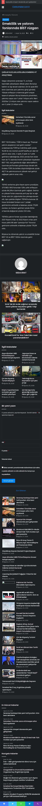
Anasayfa (7, 15)
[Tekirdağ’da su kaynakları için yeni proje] (31, 371)
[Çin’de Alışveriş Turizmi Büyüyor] (11, 371)
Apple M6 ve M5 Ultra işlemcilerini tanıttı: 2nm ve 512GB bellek (27, 594)
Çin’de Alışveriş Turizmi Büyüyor (8, 379)
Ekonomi (15, 15)
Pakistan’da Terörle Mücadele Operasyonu (25, 583)
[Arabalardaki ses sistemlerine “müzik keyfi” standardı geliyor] (8, 673)
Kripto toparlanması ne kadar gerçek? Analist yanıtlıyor (10, 392)
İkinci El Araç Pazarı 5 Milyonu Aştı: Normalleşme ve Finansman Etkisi (27, 542)
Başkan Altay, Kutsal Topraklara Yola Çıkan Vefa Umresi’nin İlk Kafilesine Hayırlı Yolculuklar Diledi (27, 627)
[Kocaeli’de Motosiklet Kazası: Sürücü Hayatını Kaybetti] (8, 616)
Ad (3, 442)
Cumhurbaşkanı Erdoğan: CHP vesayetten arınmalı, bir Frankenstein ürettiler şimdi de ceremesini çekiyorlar (28, 661)
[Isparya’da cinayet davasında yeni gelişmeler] (8, 522)
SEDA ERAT (9, 33)
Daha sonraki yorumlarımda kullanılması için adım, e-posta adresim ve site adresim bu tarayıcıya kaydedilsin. (21, 471)
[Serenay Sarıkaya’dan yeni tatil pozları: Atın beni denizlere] (8, 501)
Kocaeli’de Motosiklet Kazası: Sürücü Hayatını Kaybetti (26, 615)
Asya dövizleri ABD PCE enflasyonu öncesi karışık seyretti (11, 355)
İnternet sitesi (7, 459)
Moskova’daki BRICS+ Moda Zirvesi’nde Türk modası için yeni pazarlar (27, 531)
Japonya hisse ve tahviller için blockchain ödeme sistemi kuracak (29, 356)
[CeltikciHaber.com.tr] (21, 7)
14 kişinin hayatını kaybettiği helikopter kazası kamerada (28, 604)
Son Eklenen (21, 490)
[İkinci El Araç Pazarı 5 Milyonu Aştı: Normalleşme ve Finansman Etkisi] (8, 543)
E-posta (5, 451)
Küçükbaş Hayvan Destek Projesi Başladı (18, 131)
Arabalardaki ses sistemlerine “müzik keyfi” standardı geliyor (27, 672)
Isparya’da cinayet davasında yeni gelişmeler (21, 2)
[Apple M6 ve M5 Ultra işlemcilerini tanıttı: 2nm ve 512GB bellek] (8, 595)
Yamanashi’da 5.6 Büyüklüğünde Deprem (19, 681)
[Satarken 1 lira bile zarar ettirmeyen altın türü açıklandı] (8, 120)
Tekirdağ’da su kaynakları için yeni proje (30, 380)
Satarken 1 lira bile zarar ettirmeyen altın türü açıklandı (26, 120)
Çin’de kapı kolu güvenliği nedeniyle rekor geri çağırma (30, 392)
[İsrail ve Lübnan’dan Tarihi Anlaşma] (8, 650)
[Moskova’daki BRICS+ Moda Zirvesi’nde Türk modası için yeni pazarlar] (8, 532)
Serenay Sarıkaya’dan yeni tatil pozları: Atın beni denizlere (27, 500)
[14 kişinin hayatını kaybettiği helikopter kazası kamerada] (8, 606)
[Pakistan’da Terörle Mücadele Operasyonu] (8, 585)
